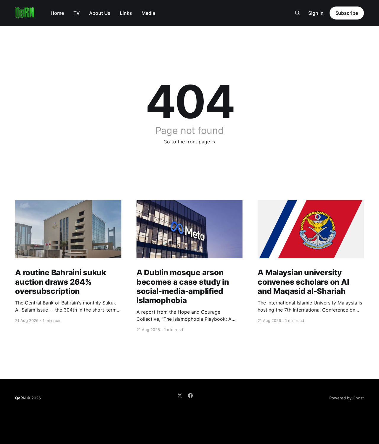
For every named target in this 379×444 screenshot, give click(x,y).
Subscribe (346, 13)
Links (126, 13)
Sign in (316, 13)
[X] (179, 395)
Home (57, 13)
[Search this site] (297, 13)
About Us (99, 13)
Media (148, 13)
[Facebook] (190, 395)
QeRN (20, 398)
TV (76, 13)
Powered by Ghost (346, 398)
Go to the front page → (189, 142)
